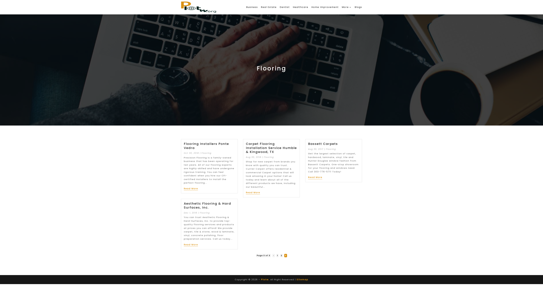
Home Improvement (325, 7)
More (345, 7)
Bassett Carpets (323, 144)
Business (252, 7)
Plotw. (265, 279)
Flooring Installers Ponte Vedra (206, 146)
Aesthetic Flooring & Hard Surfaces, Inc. (207, 205)
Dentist (285, 7)
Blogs (358, 7)
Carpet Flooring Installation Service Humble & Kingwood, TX (271, 148)
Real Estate (269, 7)
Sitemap (302, 279)
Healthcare (300, 7)
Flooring (206, 153)
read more (191, 188)
